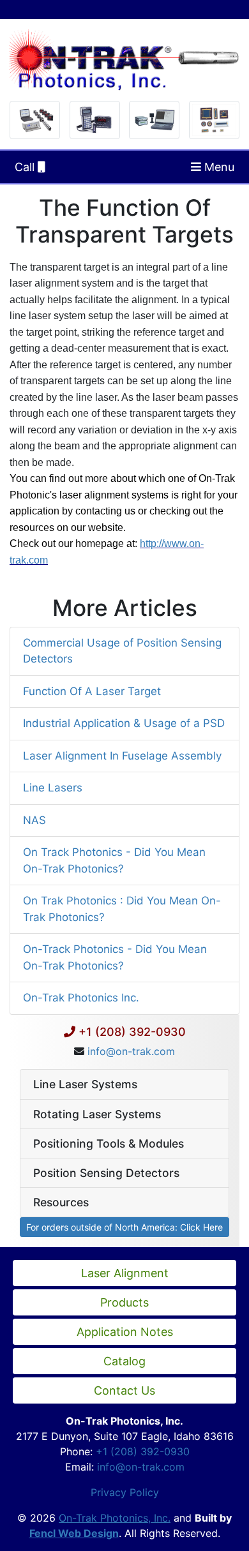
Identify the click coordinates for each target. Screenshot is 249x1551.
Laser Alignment (125, 1273)
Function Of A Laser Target (92, 691)
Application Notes (125, 1331)
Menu (217, 167)
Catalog (124, 1361)
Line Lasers (52, 787)
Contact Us (124, 1390)
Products (124, 1302)
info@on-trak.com (131, 1051)
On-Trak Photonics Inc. (81, 997)
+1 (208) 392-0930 (132, 1031)
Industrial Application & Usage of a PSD (124, 723)
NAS (34, 820)
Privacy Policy (125, 1492)
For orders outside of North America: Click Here (124, 1227)
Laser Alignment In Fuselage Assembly (122, 755)
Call (26, 167)
